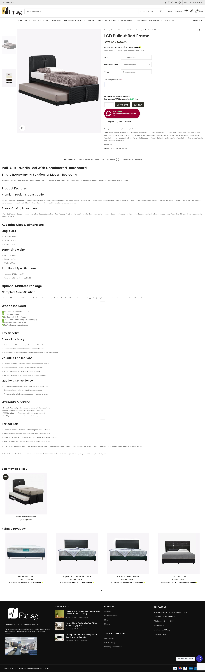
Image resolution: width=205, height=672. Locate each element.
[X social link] (169, 2)
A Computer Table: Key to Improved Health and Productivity (81, 636)
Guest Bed (172, 133)
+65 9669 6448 (168, 621)
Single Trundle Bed (148, 135)
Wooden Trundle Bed (116, 140)
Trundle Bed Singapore (141, 138)
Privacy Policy (109, 638)
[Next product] (202, 30)
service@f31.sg (164, 630)
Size (105, 57)
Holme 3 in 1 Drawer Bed (26, 516)
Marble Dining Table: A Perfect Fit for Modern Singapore (81, 624)
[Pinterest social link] (179, 2)
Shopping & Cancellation (113, 647)
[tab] (69, 158)
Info (136, 99)
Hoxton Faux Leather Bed (128, 576)
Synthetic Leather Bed (123, 138)
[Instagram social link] (172, 2)
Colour (107, 72)
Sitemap (107, 624)
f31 (110, 144)
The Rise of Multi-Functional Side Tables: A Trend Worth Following (82, 612)
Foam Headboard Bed (158, 133)
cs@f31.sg (162, 634)
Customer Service (111, 616)
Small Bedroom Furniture (165, 135)
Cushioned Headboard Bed (139, 133)
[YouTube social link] (176, 2)
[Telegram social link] (125, 148)
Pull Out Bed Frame (115, 135)
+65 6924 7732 (173, 616)
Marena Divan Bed (26, 576)
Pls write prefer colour (117, 79)
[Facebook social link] (165, 2)
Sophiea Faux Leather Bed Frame (77, 576)
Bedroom (114, 30)
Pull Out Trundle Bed (132, 135)
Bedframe (123, 30)
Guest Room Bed (183, 133)
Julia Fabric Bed (179, 576)
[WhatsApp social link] (122, 148)
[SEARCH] (161, 11)
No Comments (83, 617)
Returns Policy (109, 643)
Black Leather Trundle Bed (118, 133)
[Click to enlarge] (22, 128)
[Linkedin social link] (120, 148)
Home (106, 30)
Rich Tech (46, 668)
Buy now (138, 105)
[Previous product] (197, 30)
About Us (107, 612)
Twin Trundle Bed (179, 138)
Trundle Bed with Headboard (161, 138)
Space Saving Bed (181, 135)
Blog (106, 620)
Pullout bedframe (134, 30)
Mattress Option (111, 65)
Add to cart (122, 105)
